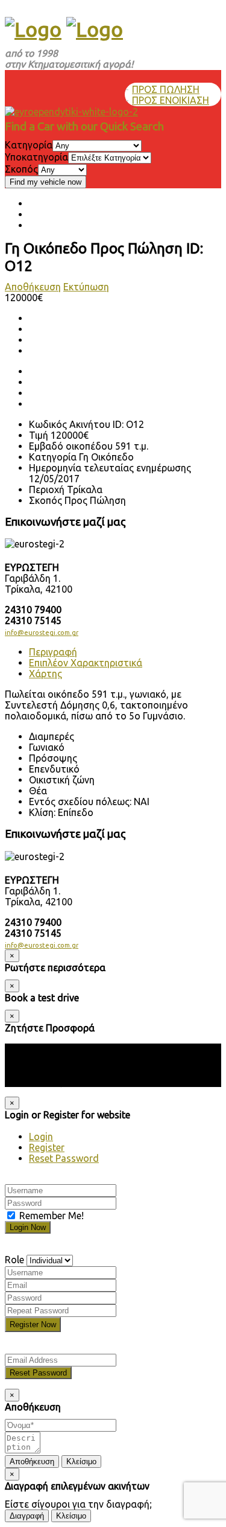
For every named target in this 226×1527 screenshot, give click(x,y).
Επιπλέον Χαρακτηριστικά (85, 662)
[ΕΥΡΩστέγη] (33, 29)
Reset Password (64, 1158)
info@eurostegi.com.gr (41, 632)
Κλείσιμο (81, 1461)
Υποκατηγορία (36, 156)
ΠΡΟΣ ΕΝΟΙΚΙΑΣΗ (170, 100)
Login (41, 1136)
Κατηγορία (28, 144)
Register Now (33, 1324)
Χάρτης (45, 673)
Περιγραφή (53, 651)
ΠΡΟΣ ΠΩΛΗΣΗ (165, 89)
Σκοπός (21, 169)
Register (46, 1147)
